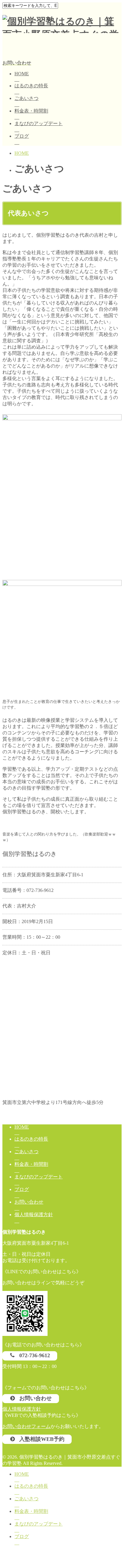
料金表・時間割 (31, 110)
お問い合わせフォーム (26, 1426)
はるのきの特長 (31, 85)
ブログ (21, 136)
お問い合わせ (28, 1201)
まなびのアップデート (38, 123)
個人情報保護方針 (33, 1214)
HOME (21, 73)
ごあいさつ (26, 98)
